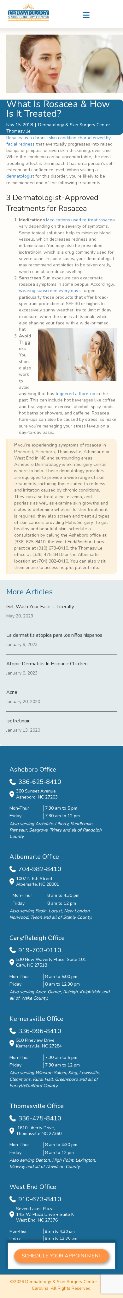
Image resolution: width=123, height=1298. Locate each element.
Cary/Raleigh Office (37, 938)
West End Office (32, 1187)
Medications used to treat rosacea (80, 220)
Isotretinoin (18, 721)
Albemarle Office (34, 856)
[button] (61, 1256)
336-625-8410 (39, 782)
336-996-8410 (39, 1031)
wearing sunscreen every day (48, 291)
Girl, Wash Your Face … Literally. (40, 606)
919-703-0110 (39, 950)
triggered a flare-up (75, 394)
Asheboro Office (32, 769)
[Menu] (86, 15)
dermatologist (20, 176)
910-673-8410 (39, 1199)
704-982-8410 (39, 869)
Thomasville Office (36, 1106)
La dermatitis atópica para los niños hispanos (54, 635)
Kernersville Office (36, 1018)
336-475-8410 (39, 1118)
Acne (11, 692)
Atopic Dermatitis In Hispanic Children (47, 664)
